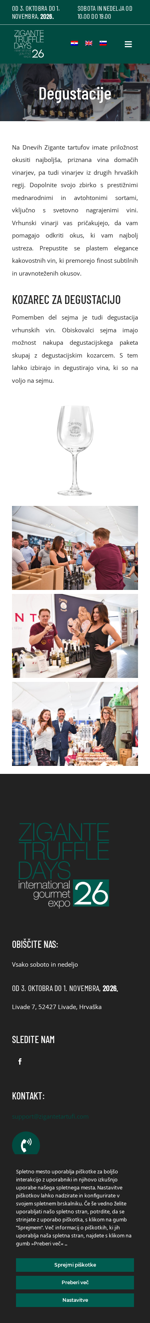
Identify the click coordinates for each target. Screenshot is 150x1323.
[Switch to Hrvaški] (74, 43)
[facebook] (20, 1061)
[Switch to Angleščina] (89, 43)
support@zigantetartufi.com (50, 1116)
